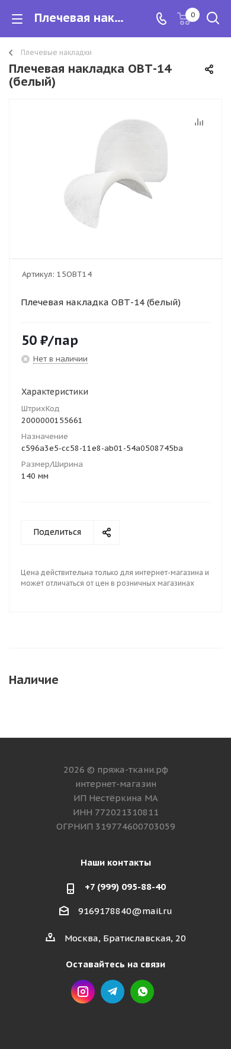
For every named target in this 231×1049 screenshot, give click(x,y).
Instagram (83, 991)
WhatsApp (142, 991)
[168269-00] (115, 173)
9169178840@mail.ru (125, 910)
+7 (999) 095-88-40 (125, 886)
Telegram (112, 991)
